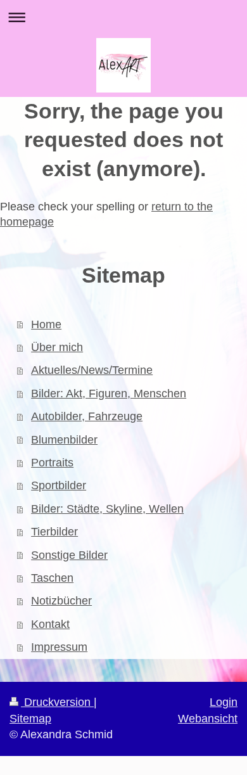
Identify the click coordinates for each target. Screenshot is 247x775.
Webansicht (208, 718)
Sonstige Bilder (69, 555)
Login (224, 702)
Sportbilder (58, 485)
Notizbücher (61, 600)
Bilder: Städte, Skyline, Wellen (107, 509)
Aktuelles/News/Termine (92, 370)
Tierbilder (54, 531)
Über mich (57, 347)
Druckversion (57, 702)
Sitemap (30, 718)
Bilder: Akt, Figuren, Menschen (108, 393)
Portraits (52, 462)
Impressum (59, 647)
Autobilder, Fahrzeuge (86, 416)
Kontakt (50, 624)
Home (46, 324)
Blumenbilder (64, 439)
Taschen (52, 578)
